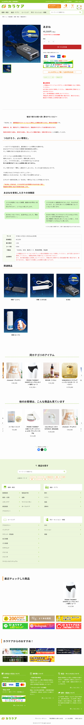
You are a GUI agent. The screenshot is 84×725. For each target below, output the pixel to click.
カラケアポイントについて (53, 1)
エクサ (51, 479)
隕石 (45, 479)
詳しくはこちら (18, 705)
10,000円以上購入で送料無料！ (10, 1)
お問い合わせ (78, 1)
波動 (57, 477)
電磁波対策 (50, 477)
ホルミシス (38, 479)
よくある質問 (68, 1)
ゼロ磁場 (63, 477)
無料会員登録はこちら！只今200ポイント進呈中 (54, 6)
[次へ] (81, 375)
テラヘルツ (57, 479)
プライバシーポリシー (41, 718)
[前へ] (2, 375)
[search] (80, 12)
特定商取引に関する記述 (56, 718)
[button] (38, 449)
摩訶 (32, 479)
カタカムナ (33, 477)
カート (72, 7)
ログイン (65, 7)
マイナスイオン (41, 477)
